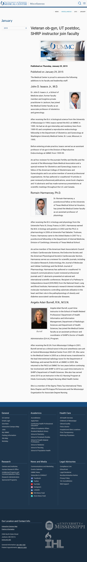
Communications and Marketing (42, 466)
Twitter (36, 481)
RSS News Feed (39, 493)
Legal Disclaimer (65, 472)
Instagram (37, 487)
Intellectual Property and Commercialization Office (10, 473)
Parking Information (9, 435)
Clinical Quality (65, 424)
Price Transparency (66, 432)
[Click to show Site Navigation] (84, 3)
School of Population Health (41, 451)
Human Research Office (10, 469)
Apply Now (35, 421)
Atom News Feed (39, 496)
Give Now (5, 424)
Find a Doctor (64, 427)
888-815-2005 (22, 547)
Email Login (6, 421)
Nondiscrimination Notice (69, 475)
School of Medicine (37, 445)
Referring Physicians (67, 435)
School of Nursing (37, 448)
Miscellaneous (37, 3)
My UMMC (5, 432)
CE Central (5, 418)
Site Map (5, 438)
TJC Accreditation (66, 481)
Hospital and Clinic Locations (70, 430)
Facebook (37, 478)
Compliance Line (65, 466)
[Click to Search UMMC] (80, 3)
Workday (5, 441)
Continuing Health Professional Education (42, 425)
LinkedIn (36, 490)
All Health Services (66, 418)
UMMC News (35, 472)
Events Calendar (36, 469)
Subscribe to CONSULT (39, 475)
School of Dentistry (37, 434)
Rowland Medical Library (39, 431)
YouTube (36, 484)
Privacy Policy (65, 478)
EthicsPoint (64, 469)
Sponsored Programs (9, 480)
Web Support (64, 484)
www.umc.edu (6, 540)
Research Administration (10, 477)
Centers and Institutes (9, 466)
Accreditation (35, 418)
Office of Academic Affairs (40, 428)
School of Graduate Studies (40, 437)
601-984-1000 (21, 545)
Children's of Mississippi (68, 421)
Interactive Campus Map (10, 427)
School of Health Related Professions (39, 441)
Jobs (3, 430)
